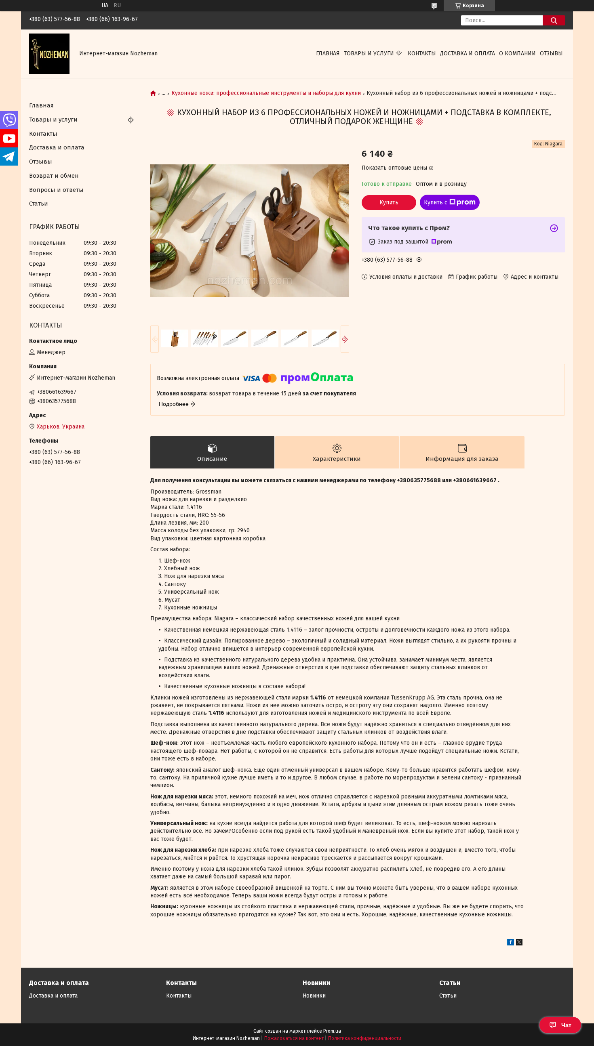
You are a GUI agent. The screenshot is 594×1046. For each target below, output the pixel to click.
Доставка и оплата (467, 53)
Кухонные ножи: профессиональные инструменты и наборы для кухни (266, 93)
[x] (519, 943)
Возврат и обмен (54, 175)
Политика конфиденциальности (364, 1038)
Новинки (314, 995)
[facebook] (510, 943)
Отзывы (551, 53)
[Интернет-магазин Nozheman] (49, 53)
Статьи (38, 203)
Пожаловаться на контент (294, 1038)
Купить (388, 202)
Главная (328, 53)
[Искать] (554, 20)
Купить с (435, 202)
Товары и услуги (369, 53)
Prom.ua (332, 1031)
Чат (566, 1025)
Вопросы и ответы (56, 189)
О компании (517, 53)
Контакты (422, 53)
